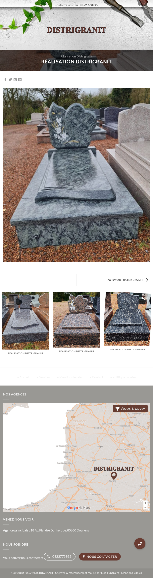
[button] (5, 30)
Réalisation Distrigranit (76, 56)
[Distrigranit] (76, 29)
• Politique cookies (123, 377)
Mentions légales (131, 572)
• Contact (96, 377)
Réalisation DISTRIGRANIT (125, 280)
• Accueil (23, 377)
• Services (43, 377)
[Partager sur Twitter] (10, 80)
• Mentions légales (70, 377)
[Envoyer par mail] (15, 80)
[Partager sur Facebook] (5, 80)
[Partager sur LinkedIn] (20, 80)
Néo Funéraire (110, 572)
